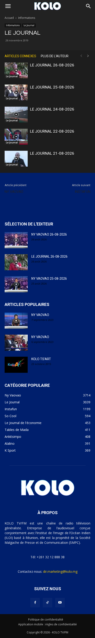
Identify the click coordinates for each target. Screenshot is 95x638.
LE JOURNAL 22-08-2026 (52, 131)
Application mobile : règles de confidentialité (47, 624)
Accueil (9, 18)
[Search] (88, 6)
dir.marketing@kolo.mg (60, 571)
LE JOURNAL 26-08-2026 (52, 65)
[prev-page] (81, 56)
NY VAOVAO (14, 192)
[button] (7, 6)
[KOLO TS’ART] (16, 365)
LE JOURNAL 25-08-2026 (52, 87)
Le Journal (29, 25)
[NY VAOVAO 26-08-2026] (16, 240)
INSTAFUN (82, 192)
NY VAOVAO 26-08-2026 (49, 234)
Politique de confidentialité (45, 619)
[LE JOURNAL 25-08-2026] (16, 92)
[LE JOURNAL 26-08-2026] (16, 70)
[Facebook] (35, 602)
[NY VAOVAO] (16, 321)
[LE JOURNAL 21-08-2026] (16, 159)
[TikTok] (47, 602)
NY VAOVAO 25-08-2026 (49, 278)
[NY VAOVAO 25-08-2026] (16, 284)
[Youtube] (60, 602)
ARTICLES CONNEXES (20, 56)
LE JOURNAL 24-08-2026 (52, 109)
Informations (26, 18)
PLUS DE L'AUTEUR (54, 56)
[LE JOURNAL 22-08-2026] (16, 137)
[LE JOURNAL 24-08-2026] (16, 114)
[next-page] (88, 56)
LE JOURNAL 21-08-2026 (52, 153)
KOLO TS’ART (41, 359)
